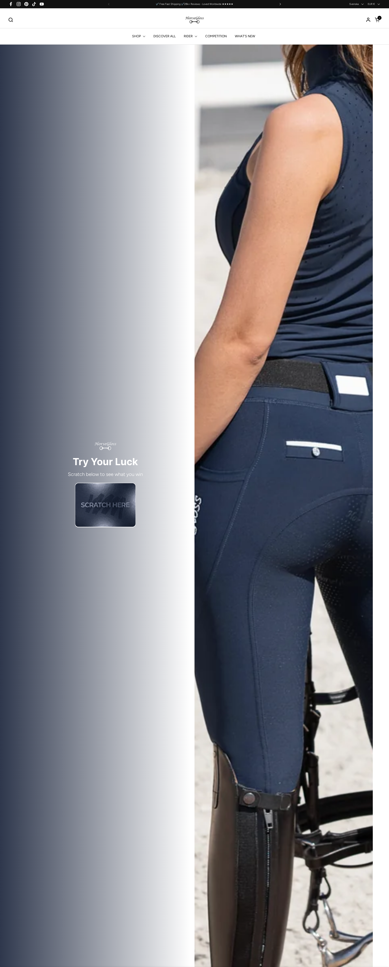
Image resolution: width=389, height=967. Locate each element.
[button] (10, 19)
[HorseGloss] (194, 19)
